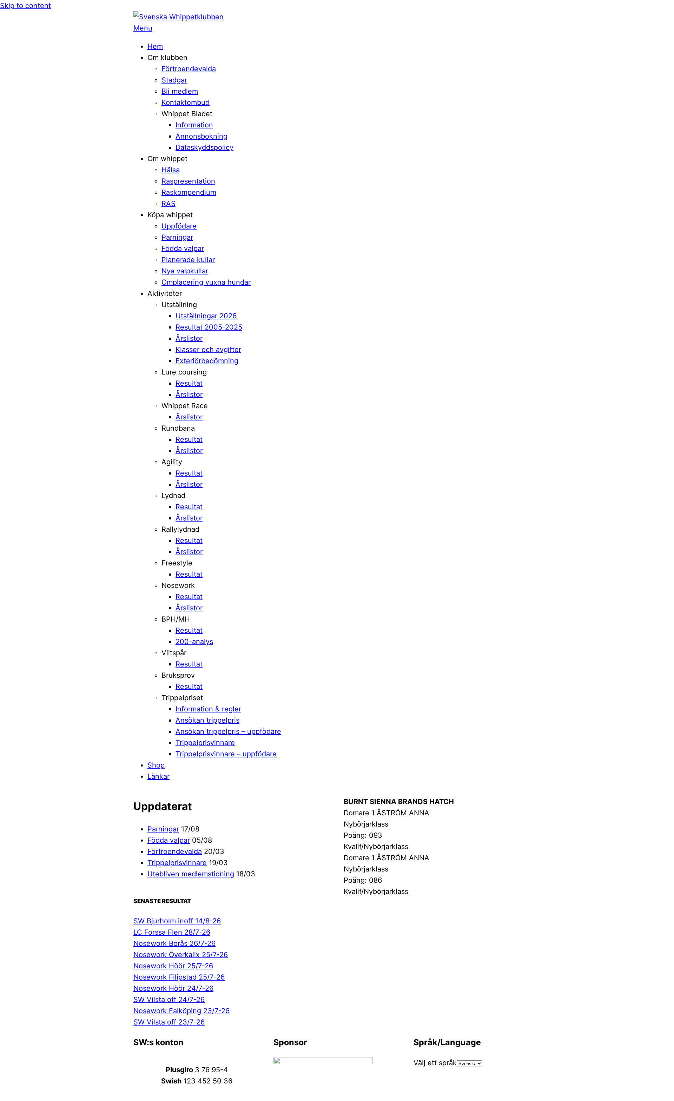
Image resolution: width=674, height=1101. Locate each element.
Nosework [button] (178, 585)
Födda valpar (182, 248)
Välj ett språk (435, 1063)
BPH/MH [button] (175, 619)
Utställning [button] (179, 304)
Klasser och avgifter (208, 349)
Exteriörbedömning (207, 361)
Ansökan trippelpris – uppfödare (228, 731)
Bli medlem (179, 91)
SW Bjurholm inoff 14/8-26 (177, 921)
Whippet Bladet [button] (186, 114)
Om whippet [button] (167, 158)
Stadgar (174, 80)
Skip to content (25, 5)
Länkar (158, 776)
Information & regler (208, 709)
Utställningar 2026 (206, 316)
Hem (155, 46)
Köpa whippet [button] (170, 215)
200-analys (194, 641)
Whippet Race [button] (184, 406)
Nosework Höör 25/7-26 (173, 966)
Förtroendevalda (188, 69)
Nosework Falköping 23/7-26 (181, 1011)
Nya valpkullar (184, 271)
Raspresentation (188, 181)
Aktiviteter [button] (164, 293)
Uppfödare (179, 226)
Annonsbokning (201, 136)
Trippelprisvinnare (205, 742)
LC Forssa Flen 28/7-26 (171, 932)
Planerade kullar (188, 260)
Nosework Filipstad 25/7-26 (179, 977)
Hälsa (170, 170)
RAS (168, 203)
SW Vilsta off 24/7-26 (169, 999)
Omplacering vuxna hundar (206, 282)
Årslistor (189, 338)
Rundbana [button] (178, 428)
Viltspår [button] (173, 653)
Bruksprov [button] (178, 675)
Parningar (177, 237)
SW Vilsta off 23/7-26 (169, 1022)
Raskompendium (188, 192)
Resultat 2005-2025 (209, 327)
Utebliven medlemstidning (190, 874)
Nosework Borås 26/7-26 (174, 943)
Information (194, 125)
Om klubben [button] (167, 57)
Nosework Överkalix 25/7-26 (180, 954)
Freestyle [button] (176, 563)
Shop (156, 765)
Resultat (189, 383)
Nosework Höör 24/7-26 (173, 988)
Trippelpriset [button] (182, 698)
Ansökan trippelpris (207, 720)
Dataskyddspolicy (204, 147)
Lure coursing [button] (184, 372)
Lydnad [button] (173, 495)
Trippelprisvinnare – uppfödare (226, 754)
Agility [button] (171, 462)
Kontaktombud (185, 102)
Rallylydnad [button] (180, 529)
